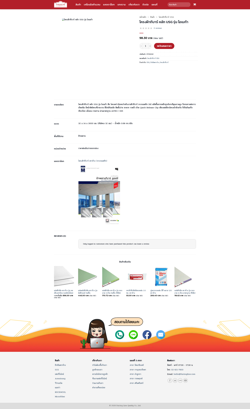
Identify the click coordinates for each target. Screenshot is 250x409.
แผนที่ (154, 4)
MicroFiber (60, 396)
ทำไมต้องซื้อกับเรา (99, 365)
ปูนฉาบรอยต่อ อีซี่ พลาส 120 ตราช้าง (161, 291)
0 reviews (158, 28)
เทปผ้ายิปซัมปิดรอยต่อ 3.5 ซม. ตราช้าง (136, 291)
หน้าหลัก (142, 17)
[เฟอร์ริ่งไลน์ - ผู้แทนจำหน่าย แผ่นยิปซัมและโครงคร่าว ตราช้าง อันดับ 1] (60, 4)
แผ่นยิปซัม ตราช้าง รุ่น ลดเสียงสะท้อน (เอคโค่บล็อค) (63, 291)
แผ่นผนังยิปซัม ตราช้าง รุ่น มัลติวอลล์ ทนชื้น (87, 291)
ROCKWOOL (60, 392)
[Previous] (54, 284)
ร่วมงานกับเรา (97, 383)
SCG (57, 369)
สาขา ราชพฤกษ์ (136, 378)
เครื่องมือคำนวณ (92, 4)
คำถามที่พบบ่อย (98, 387)
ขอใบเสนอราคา (164, 46)
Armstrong (60, 378)
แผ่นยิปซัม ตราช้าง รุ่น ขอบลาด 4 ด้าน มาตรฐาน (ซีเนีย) (184, 291)
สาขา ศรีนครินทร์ (136, 383)
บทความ (121, 4)
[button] (194, 4)
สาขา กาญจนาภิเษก (138, 369)
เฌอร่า (57, 387)
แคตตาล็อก (109, 4)
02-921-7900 (177, 369)
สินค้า (78, 4)
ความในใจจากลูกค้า (100, 374)
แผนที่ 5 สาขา (136, 360)
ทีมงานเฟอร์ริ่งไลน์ (99, 378)
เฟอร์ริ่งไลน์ (59, 374)
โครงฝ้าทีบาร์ (164, 62)
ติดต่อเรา (171, 360)
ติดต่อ (145, 4)
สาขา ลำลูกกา (135, 374)
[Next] (196, 284)
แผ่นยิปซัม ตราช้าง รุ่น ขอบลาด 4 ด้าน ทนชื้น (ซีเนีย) (112, 291)
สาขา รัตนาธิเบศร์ (137, 365)
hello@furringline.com (184, 374)
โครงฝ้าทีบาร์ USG (166, 17)
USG (148, 62)
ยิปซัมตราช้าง (155, 62)
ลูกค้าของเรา (97, 369)
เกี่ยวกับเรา (134, 4)
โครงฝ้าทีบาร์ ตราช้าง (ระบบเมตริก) (92, 160)
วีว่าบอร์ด (58, 383)
